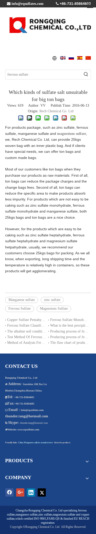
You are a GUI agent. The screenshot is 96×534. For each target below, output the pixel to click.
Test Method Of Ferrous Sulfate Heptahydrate (26, 337)
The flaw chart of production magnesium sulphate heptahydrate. (69, 343)
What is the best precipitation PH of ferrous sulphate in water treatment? (69, 325)
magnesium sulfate (64, 514)
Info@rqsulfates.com (32, 410)
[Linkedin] (31, 492)
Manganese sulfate (21, 300)
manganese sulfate (27, 514)
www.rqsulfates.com (28, 429)
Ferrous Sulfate (19, 308)
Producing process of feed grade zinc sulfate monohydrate (69, 331)
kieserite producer (62, 442)
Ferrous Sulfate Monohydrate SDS (69, 320)
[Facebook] (9, 492)
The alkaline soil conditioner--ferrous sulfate (26, 331)
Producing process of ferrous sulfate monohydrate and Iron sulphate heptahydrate (69, 337)
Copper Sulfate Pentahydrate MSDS (26, 320)
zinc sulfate (52, 300)
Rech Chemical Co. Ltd (56, 111)
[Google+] (20, 492)
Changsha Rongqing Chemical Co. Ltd (39, 510)
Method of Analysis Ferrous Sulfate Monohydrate (26, 343)
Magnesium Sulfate (54, 308)
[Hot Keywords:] (86, 74)
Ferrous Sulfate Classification (26, 325)
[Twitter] (42, 492)
